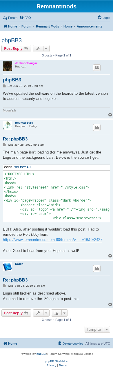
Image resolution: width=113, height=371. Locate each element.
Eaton (19, 263)
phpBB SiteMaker (56, 361)
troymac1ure (24, 122)
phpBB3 (11, 40)
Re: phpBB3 (15, 138)
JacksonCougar (26, 63)
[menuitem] (25, 17)
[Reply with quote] (97, 67)
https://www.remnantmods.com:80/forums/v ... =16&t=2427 (52, 239)
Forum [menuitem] (12, 17)
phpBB (41, 353)
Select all (23, 167)
